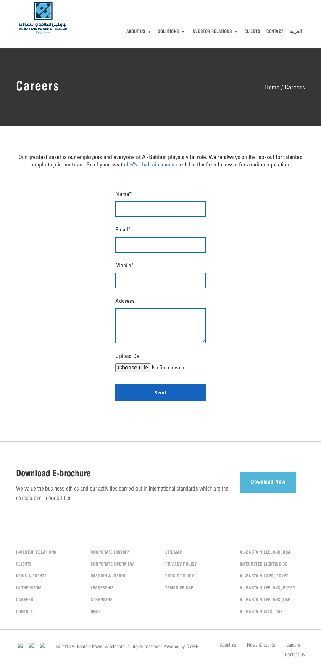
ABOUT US (135, 31)
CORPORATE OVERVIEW (112, 564)
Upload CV (127, 356)
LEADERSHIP (102, 588)
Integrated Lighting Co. (264, 564)
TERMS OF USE (179, 588)
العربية (296, 31)
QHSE (96, 612)
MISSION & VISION (108, 576)
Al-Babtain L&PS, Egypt (264, 576)
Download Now (267, 482)
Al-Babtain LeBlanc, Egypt (267, 588)
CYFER (193, 647)
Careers (293, 645)
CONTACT (274, 31)
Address (124, 301)
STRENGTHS (102, 600)
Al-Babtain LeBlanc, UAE (265, 600)
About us (228, 645)
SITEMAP (173, 552)
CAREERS (24, 600)
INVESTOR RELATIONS (212, 31)
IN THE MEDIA (29, 588)
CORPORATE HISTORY (110, 552)
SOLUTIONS (168, 31)
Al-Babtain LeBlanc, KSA (265, 552)
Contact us (295, 655)
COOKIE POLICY (179, 576)
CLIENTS (252, 31)
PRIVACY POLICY (181, 564)
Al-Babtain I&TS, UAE (261, 612)
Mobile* (124, 266)
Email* (122, 230)
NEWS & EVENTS (31, 576)
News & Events (261, 645)
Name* (123, 194)
